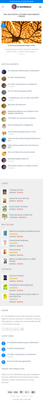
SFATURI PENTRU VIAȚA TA (18, 159)
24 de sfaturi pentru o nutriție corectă (23, 166)
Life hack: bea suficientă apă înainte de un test (24, 139)
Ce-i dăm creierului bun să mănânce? (22, 84)
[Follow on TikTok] (11, 329)
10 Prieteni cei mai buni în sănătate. (22, 118)
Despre (12, 396)
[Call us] (18, 329)
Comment (11, 86)
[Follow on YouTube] (22, 329)
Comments (11, 168)
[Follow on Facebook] (3, 329)
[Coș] (40, 6)
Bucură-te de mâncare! (17, 105)
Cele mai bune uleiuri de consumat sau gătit (23, 146)
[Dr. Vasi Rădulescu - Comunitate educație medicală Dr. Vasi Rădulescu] (21, 7)
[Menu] (3, 6)
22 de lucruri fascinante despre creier (21, 45)
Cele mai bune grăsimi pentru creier (22, 132)
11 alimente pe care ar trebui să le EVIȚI (23, 98)
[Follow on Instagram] (7, 329)
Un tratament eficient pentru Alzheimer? (24, 71)
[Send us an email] (14, 329)
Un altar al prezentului (16, 77)
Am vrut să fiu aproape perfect (20, 91)
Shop (31, 396)
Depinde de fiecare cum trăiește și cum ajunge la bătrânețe (23, 112)
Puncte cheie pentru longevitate (20, 125)
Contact (25, 396)
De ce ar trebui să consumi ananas (21, 152)
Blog (18, 396)
